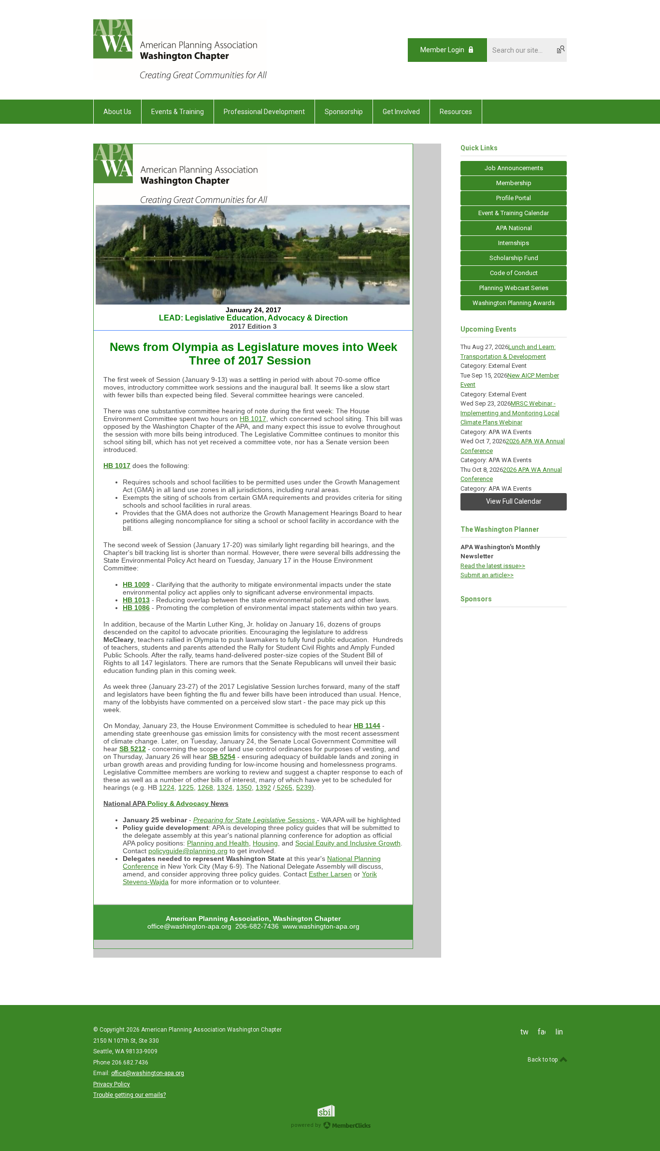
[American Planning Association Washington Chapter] (180, 77)
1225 (186, 787)
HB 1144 (367, 725)
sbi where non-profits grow (338, 1111)
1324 (224, 787)
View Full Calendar (514, 501)
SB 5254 (222, 756)
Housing (265, 843)
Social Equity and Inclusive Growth (348, 843)
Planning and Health (218, 843)
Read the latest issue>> (492, 565)
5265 (283, 787)
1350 (244, 787)
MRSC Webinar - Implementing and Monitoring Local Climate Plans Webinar (510, 413)
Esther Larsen (330, 874)
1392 (263, 787)
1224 (166, 787)
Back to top (543, 1059)
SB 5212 (132, 749)
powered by (306, 1125)
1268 (205, 787)
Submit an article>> (487, 575)
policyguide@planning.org (188, 851)
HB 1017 (253, 419)
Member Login (442, 50)
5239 (304, 787)
